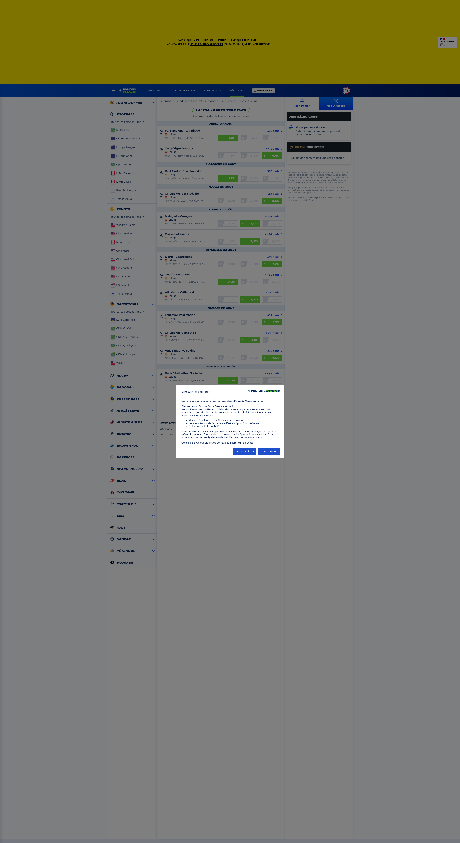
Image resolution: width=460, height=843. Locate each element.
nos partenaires (246, 409)
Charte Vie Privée (206, 442)
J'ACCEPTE (269, 451)
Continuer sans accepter (195, 391)
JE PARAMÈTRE (244, 451)
